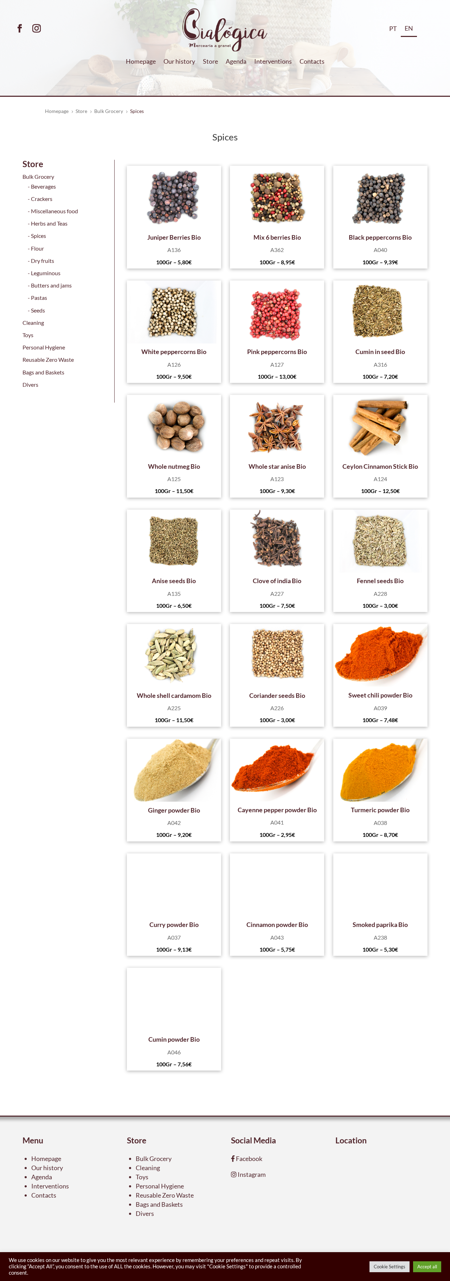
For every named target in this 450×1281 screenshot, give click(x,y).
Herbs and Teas (49, 223)
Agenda (236, 62)
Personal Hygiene (43, 347)
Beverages (43, 186)
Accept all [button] (427, 1266)
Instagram (251, 1174)
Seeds (38, 310)
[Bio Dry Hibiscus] (174, 197)
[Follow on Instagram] (36, 28)
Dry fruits (42, 260)
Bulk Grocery (38, 176)
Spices (38, 235)
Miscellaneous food (54, 211)
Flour (37, 248)
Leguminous (45, 273)
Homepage (141, 62)
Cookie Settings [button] (389, 1266)
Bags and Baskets (43, 372)
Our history (179, 62)
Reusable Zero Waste (48, 359)
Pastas (39, 297)
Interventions (273, 62)
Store (210, 62)
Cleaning (33, 322)
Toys (27, 335)
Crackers (41, 198)
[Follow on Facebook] (19, 28)
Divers (30, 384)
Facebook (248, 1158)
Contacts (312, 62)
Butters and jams (51, 285)
